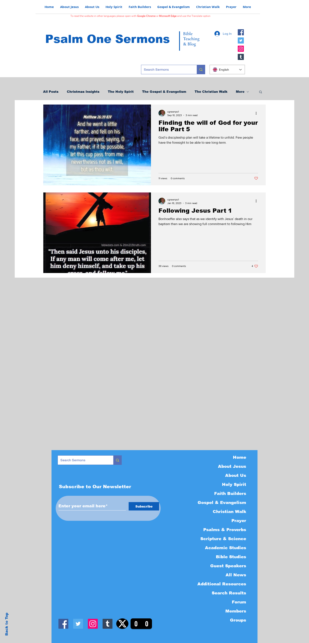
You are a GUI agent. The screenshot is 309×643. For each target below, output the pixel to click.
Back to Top (7, 624)
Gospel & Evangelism (222, 502)
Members (235, 611)
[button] (261, 92)
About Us (235, 475)
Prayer (238, 520)
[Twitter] (241, 40)
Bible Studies (231, 556)
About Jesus (232, 466)
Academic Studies (225, 547)
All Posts (50, 91)
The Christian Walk (211, 91)
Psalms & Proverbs (224, 529)
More (240, 91)
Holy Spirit (234, 484)
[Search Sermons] (201, 69)
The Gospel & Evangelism (164, 91)
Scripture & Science (223, 538)
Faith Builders (230, 493)
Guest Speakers (228, 565)
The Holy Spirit (121, 91)
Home (239, 457)
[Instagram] (241, 49)
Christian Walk (229, 511)
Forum (239, 602)
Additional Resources (221, 584)
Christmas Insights (83, 91)
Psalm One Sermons (107, 39)
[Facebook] (241, 32)
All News (236, 575)
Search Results (229, 593)
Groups (238, 620)
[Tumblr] (241, 57)
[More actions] (257, 113)
